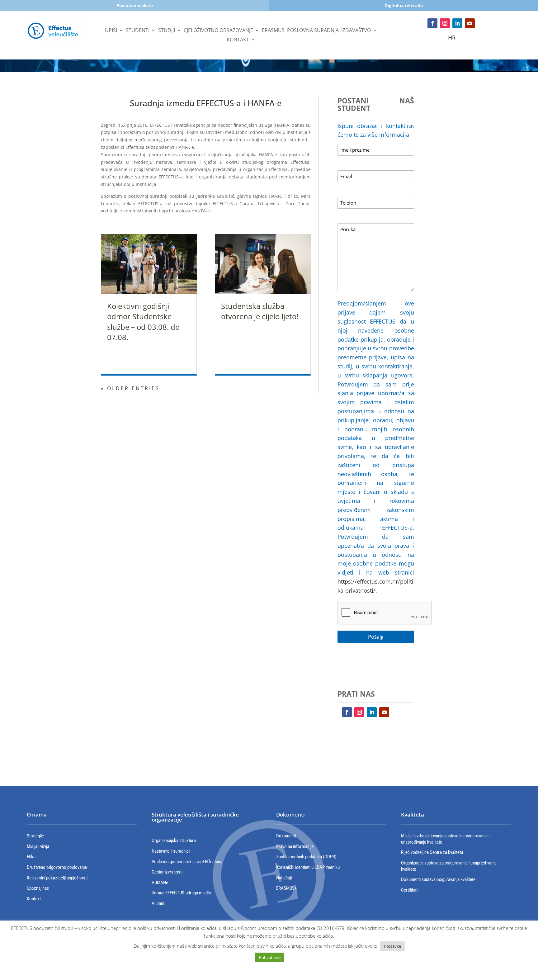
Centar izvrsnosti (167, 872)
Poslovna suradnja (313, 31)
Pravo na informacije (295, 846)
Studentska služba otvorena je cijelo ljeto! (259, 311)
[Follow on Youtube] (470, 23)
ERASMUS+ (286, 888)
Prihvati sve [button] (270, 957)
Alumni (158, 903)
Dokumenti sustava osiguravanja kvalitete (438, 879)
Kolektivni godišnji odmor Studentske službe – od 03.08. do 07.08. (143, 322)
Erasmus (273, 31)
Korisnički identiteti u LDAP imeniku (308, 867)
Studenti (137, 31)
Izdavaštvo (356, 31)
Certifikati (409, 890)
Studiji (166, 31)
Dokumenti (286, 836)
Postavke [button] (392, 946)
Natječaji (284, 878)
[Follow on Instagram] (445, 23)
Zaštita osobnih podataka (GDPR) (306, 856)
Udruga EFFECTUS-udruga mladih (181, 893)
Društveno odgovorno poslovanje (57, 867)
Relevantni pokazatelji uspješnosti (57, 878)
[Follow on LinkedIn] (457, 23)
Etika (31, 856)
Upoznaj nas (38, 888)
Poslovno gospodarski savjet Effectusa (187, 861)
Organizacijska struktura (174, 840)
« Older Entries (130, 388)
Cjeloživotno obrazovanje (218, 31)
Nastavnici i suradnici (171, 851)
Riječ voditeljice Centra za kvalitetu (432, 852)
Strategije (35, 836)
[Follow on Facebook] (432, 23)
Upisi (111, 31)
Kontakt (238, 40)
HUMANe (160, 882)
